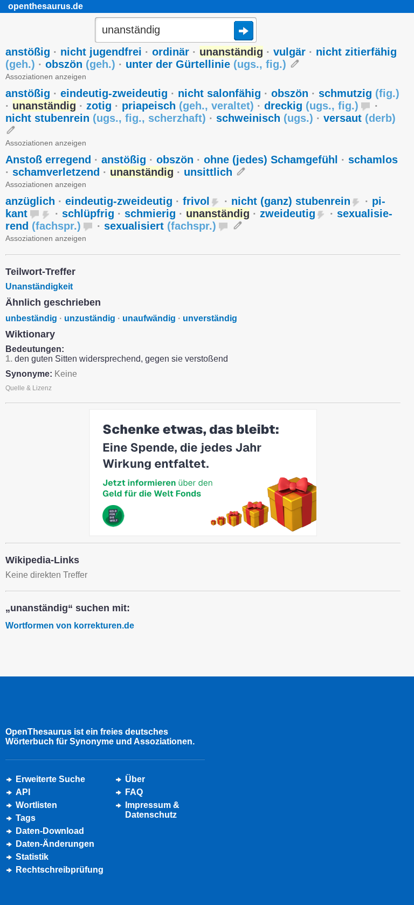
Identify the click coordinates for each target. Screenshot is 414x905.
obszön (80, 64)
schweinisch (264, 118)
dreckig (311, 106)
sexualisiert (160, 226)
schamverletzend (56, 172)
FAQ (134, 792)
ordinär (170, 52)
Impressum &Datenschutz (152, 809)
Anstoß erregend (48, 159)
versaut (359, 118)
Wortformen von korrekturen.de (69, 625)
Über (135, 779)
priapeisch (188, 106)
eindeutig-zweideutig (114, 93)
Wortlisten (36, 805)
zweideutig (287, 213)
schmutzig (359, 93)
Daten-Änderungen (55, 843)
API (23, 792)
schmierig (150, 213)
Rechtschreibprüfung (60, 869)
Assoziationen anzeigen (45, 76)
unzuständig (89, 318)
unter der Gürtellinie (206, 64)
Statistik (32, 856)
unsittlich (208, 172)
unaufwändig (149, 318)
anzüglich (30, 201)
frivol (196, 201)
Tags (26, 818)
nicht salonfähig (219, 93)
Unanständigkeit (39, 286)
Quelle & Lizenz (28, 388)
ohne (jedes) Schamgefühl (271, 159)
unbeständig (31, 318)
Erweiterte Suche (50, 779)
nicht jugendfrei (101, 52)
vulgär (289, 52)
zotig (99, 106)
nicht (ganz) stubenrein (290, 201)
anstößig (27, 52)
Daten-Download (50, 830)
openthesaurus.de (45, 6)
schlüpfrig (88, 213)
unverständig (210, 318)
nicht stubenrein (105, 118)
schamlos (373, 159)
